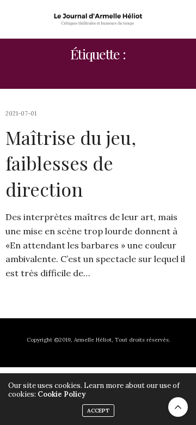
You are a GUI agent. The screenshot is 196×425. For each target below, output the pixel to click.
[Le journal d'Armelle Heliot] (98, 19)
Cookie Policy (61, 394)
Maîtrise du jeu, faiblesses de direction (70, 163)
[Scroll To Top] (178, 407)
